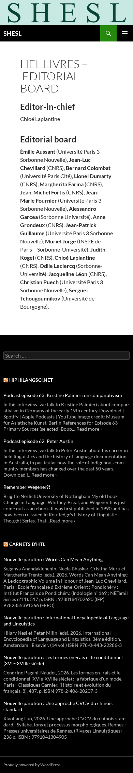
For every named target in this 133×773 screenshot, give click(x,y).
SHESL (12, 33)
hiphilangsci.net (31, 380)
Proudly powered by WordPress (31, 764)
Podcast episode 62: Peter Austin (38, 441)
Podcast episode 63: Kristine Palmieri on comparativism (62, 395)
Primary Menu (125, 33)
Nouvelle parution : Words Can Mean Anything (53, 559)
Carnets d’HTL (27, 544)
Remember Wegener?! (26, 487)
